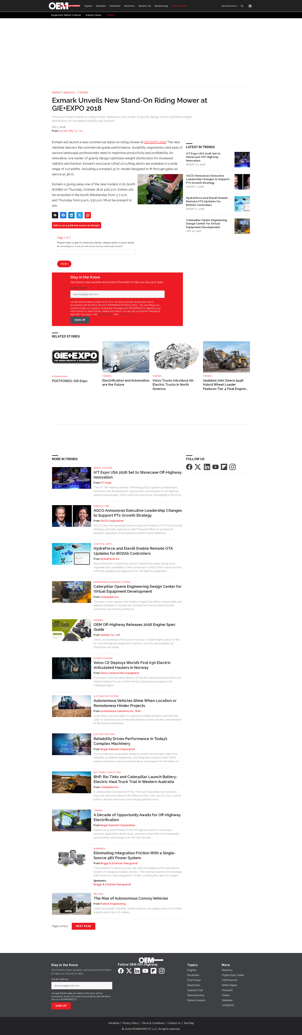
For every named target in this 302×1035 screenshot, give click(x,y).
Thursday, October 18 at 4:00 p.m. (92, 189)
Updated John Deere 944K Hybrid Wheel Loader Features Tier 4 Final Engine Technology (224, 385)
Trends (83, 92)
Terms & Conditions (153, 1023)
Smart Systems (103, 468)
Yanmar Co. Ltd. (110, 634)
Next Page (83, 926)
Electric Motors (104, 734)
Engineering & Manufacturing (112, 582)
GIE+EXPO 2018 (155, 142)
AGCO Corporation (112, 520)
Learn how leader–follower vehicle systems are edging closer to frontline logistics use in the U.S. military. (138, 910)
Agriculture (101, 506)
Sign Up (80, 319)
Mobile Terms (105, 314)
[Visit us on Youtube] (215, 466)
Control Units (103, 544)
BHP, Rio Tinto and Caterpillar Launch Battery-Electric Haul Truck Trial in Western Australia (135, 779)
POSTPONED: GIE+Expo (69, 381)
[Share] (63, 215)
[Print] (55, 215)
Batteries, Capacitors (107, 772)
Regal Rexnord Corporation (117, 749)
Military (99, 894)
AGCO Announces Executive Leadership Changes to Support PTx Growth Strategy (207, 179)
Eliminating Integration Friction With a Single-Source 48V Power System (135, 855)
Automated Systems (106, 696)
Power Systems (103, 658)
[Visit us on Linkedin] (207, 466)
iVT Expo (105, 482)
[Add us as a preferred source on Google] (88, 215)
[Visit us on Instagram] (232, 466)
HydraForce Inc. (110, 558)
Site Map (189, 1023)
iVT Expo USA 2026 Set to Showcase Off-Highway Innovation (203, 157)
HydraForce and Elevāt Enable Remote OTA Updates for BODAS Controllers (207, 201)
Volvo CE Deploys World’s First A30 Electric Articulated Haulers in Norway (132, 665)
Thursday (65, 200)
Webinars (99, 848)
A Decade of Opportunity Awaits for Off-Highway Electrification (137, 817)
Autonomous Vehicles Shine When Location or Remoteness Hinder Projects (135, 703)
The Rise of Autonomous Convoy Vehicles (131, 898)
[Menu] (250, 6)
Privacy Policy (126, 314)
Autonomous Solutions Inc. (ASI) (120, 711)
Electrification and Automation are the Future (125, 383)
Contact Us (174, 1023)
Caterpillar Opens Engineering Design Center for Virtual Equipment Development (206, 223)
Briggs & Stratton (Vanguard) (118, 863)
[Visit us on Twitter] (198, 466)
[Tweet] (79, 215)
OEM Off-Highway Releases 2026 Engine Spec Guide (135, 627)
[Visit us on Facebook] (189, 466)
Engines (98, 620)
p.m (99, 200)
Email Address (79, 288)
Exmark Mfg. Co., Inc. (71, 130)
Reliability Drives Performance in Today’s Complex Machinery (130, 741)
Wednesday (98, 195)
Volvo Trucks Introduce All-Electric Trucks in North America (173, 385)
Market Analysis (63, 92)
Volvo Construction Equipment (119, 673)
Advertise (113, 1023)
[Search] (242, 6)
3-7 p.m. (121, 195)
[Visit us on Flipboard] (224, 466)
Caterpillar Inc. (109, 596)
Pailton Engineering (113, 903)
